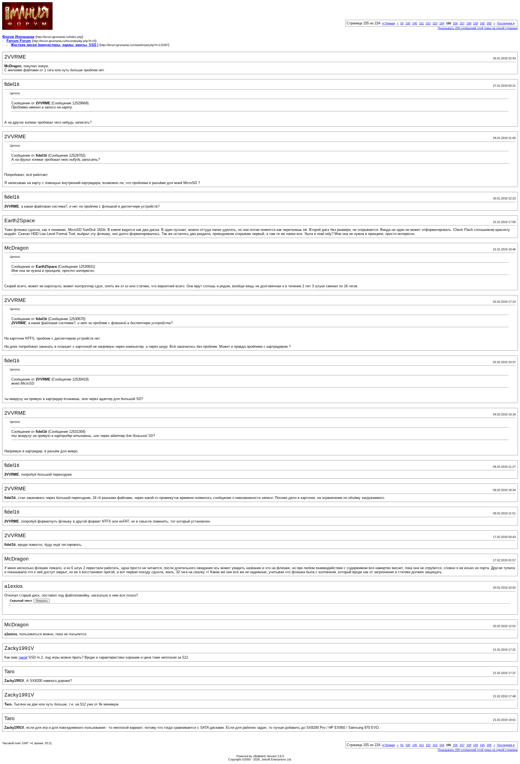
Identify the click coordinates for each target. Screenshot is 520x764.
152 (428, 23)
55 (402, 23)
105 (407, 23)
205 (489, 23)
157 (462, 23)
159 (475, 23)
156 (455, 23)
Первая (388, 23)
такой (22, 657)
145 (414, 23)
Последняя (506, 23)
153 (435, 23)
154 (441, 23)
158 (468, 23)
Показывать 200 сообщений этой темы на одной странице (478, 28)
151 (421, 23)
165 (482, 23)
